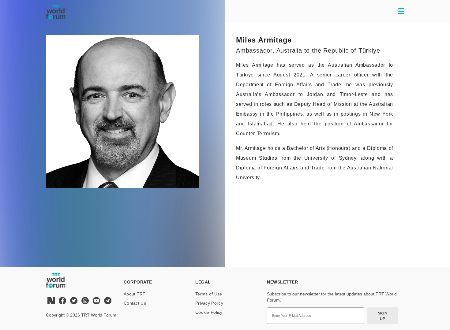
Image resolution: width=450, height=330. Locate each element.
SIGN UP (383, 316)
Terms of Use (208, 293)
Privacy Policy (209, 303)
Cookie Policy (209, 312)
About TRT (135, 293)
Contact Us (135, 303)
